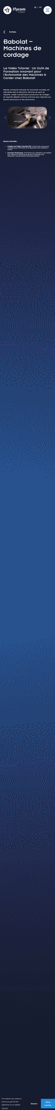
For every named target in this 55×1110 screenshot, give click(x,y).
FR (35, 8)
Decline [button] (34, 1104)
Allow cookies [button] (48, 1103)
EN (40, 8)
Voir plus (5, 1108)
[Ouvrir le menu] (47, 10)
